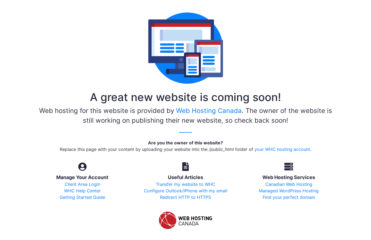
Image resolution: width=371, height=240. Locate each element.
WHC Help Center (82, 190)
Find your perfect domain (289, 197)
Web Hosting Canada (209, 111)
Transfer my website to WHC (185, 184)
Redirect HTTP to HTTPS (185, 197)
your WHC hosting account (282, 149)
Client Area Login (82, 184)
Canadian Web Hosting (288, 184)
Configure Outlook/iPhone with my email (185, 190)
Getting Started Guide (82, 197)
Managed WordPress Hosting (289, 190)
